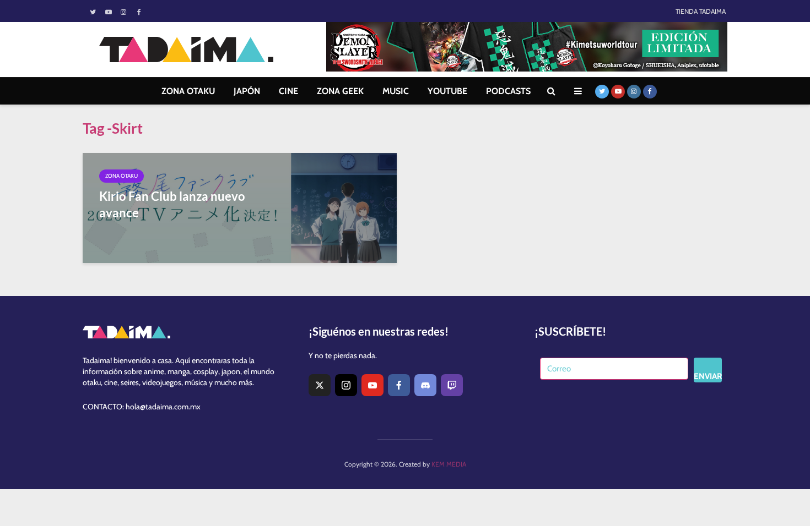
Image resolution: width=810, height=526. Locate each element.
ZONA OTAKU (188, 91)
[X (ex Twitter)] (320, 385)
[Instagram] (346, 385)
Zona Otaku (121, 175)
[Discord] (425, 385)
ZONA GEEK (340, 91)
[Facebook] (399, 385)
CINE (288, 91)
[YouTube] (372, 385)
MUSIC (395, 91)
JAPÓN (247, 91)
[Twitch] (452, 385)
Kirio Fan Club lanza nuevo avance (172, 204)
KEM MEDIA (448, 464)
